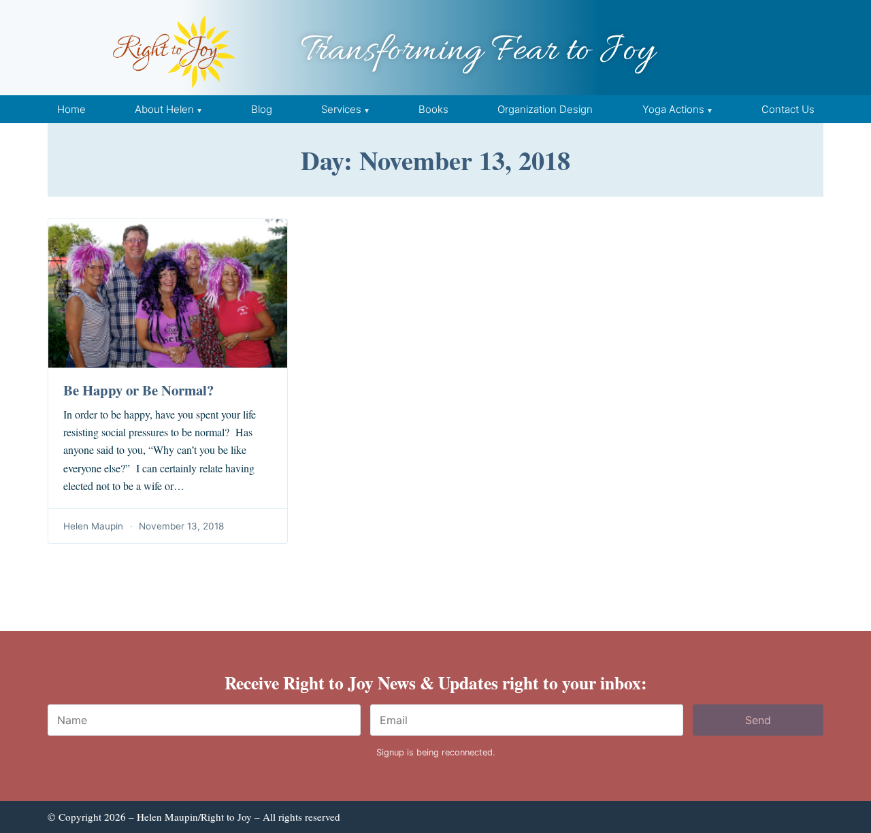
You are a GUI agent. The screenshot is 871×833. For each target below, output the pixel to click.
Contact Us (788, 109)
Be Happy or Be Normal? (138, 390)
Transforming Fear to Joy (478, 51)
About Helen (164, 109)
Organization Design (545, 109)
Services (341, 109)
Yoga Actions (673, 109)
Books (433, 109)
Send (758, 720)
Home (71, 109)
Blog (261, 109)
